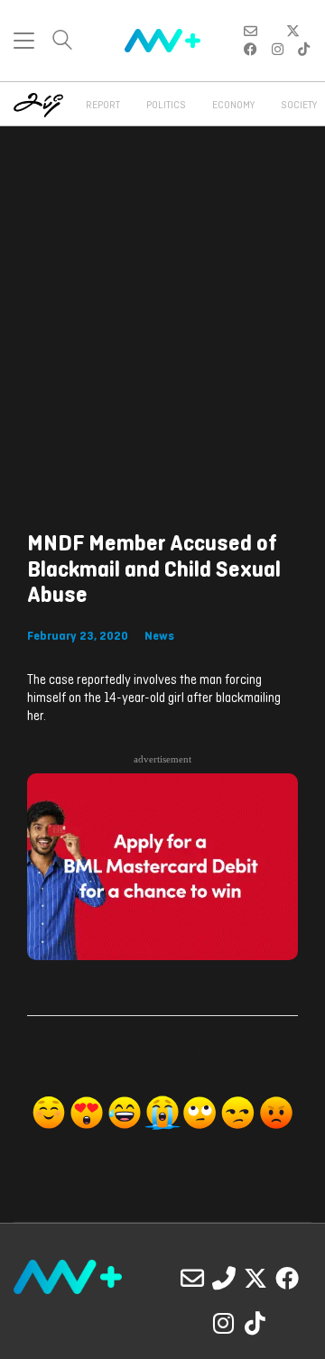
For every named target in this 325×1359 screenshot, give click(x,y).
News (159, 636)
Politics (166, 105)
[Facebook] (287, 1278)
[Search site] (62, 42)
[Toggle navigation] (24, 40)
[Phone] (224, 1278)
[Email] (192, 1278)
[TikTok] (255, 1323)
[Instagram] (224, 1323)
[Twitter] (255, 1278)
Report (103, 105)
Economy (233, 105)
